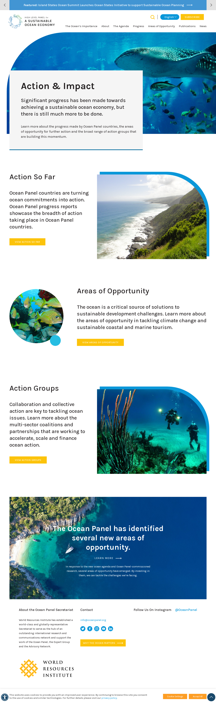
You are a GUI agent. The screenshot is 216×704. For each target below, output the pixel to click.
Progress (138, 26)
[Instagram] (96, 628)
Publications (187, 26)
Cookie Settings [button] (175, 696)
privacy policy (109, 698)
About (105, 26)
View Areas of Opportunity (100, 342)
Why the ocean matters (99, 642)
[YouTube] (103, 628)
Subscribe (192, 17)
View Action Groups (28, 459)
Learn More (104, 558)
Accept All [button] (197, 696)
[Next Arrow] (211, 5)
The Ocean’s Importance (81, 26)
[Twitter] (82, 628)
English (169, 17)
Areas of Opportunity (161, 26)
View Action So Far (27, 241)
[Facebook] (89, 628)
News (203, 26)
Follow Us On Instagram (165, 610)
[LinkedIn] (110, 628)
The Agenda (121, 26)
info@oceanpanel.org (93, 620)
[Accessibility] (5, 697)
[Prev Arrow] (4, 5)
